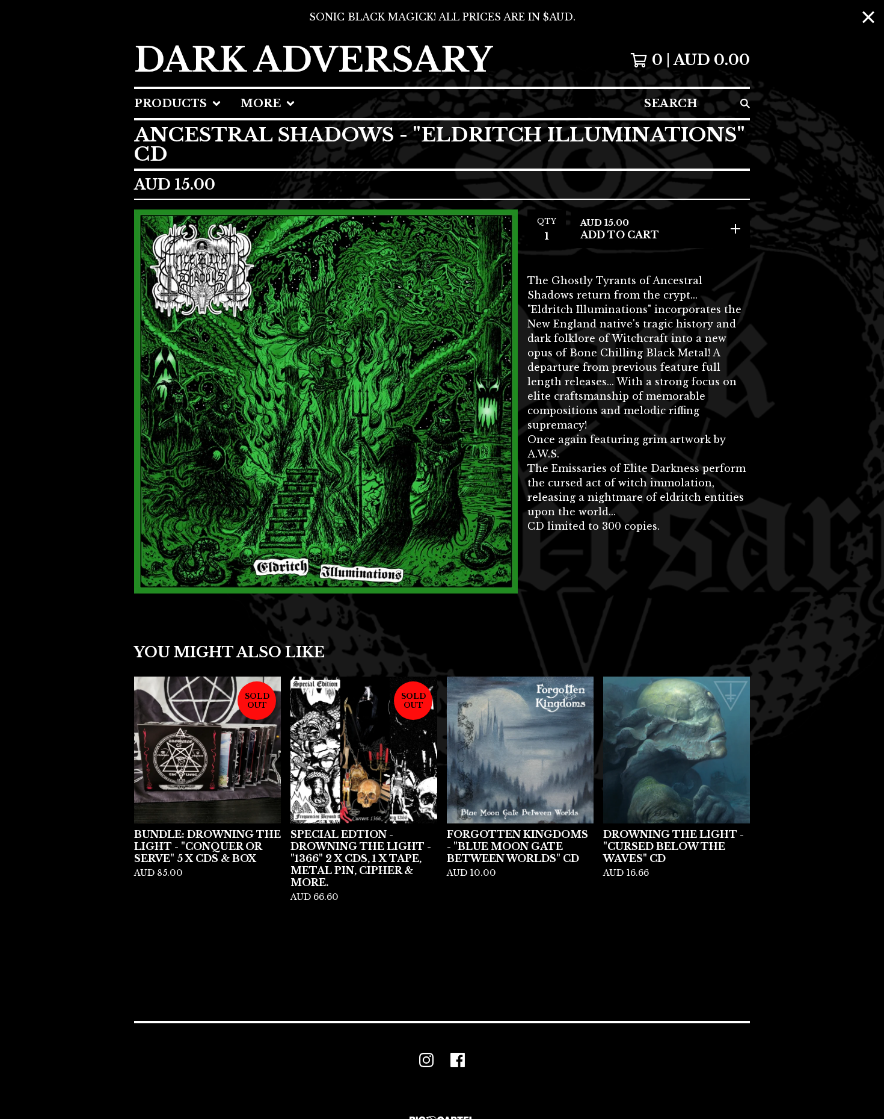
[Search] (745, 103)
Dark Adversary (313, 60)
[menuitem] (177, 103)
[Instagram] (426, 1060)
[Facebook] (457, 1060)
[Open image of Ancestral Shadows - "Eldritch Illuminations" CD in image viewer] (326, 401)
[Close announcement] (868, 17)
